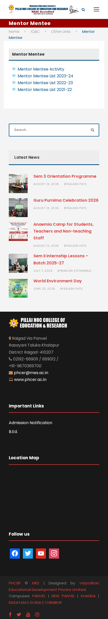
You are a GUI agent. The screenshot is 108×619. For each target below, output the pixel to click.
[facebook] (10, 614)
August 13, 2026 (46, 184)
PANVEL (38, 596)
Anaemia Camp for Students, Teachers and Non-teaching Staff (63, 231)
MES (35, 583)
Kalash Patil (77, 184)
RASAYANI (17, 602)
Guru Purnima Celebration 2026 (65, 200)
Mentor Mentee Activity (41, 69)
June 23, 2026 (44, 289)
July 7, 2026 (42, 271)
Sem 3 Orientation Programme (64, 176)
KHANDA (88, 596)
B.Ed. (13, 431)
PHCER (15, 583)
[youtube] (28, 614)
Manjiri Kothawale (76, 271)
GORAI (35, 602)
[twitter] (19, 614)
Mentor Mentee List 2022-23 (45, 83)
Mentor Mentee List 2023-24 (45, 76)
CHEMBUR (53, 602)
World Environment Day (57, 281)
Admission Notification (30, 423)
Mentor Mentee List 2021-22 (45, 90)
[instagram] (37, 614)
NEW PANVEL (63, 596)
